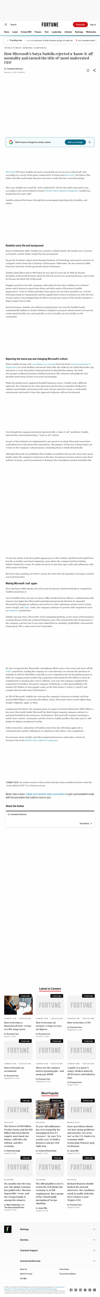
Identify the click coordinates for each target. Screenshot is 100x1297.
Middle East (73, 1122)
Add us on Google (75, 142)
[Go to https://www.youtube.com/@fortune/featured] (94, 1290)
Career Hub (10, 1018)
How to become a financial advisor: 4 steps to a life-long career (17, 1025)
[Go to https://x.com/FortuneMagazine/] (75, 1290)
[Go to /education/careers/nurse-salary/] (81, 1050)
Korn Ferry (69, 175)
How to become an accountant (14, 1069)
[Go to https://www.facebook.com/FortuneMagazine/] (71, 1290)
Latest (15, 32)
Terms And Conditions (68, 1274)
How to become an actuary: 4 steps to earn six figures (48, 1025)
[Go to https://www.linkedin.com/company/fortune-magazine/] (80, 1290)
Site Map (23, 1278)
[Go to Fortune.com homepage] (50, 24)
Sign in (93, 24)
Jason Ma (74, 1151)
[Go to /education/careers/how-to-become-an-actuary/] (50, 1005)
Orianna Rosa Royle (47, 1151)
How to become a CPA (79, 1022)
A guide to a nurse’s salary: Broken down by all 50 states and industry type (81, 1072)
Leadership (56, 32)
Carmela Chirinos (15, 69)
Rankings (79, 32)
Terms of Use (58, 1287)
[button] (6, 31)
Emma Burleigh (13, 1151)
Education (25, 1018)
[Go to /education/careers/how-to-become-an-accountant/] (18, 1050)
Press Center (64, 1269)
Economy (9, 1180)
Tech (47, 32)
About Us (23, 1269)
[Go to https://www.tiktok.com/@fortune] (90, 1290)
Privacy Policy (7, 1289)
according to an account (44, 364)
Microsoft (10, 172)
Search (13, 24)
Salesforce (13, 610)
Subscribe (80, 24)
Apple (26, 607)
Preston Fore (13, 1034)
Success (8, 1122)
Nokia (8, 671)
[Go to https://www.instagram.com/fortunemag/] (85, 1290)
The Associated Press (14, 1207)
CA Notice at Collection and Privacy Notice (23, 1289)
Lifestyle (68, 32)
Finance (38, 32)
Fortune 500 (26, 32)
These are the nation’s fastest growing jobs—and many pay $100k (50, 1071)
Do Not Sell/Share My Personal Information (46, 1289)
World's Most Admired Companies (26, 48)
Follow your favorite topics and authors (46, 793)
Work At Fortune (26, 1274)
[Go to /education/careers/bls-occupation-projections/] (50, 1050)
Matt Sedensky (13, 1205)
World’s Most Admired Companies (62, 190)
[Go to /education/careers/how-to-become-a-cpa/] (81, 1005)
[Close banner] (89, 142)
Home (6, 32)
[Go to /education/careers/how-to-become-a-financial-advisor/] (18, 1005)
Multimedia (91, 32)
